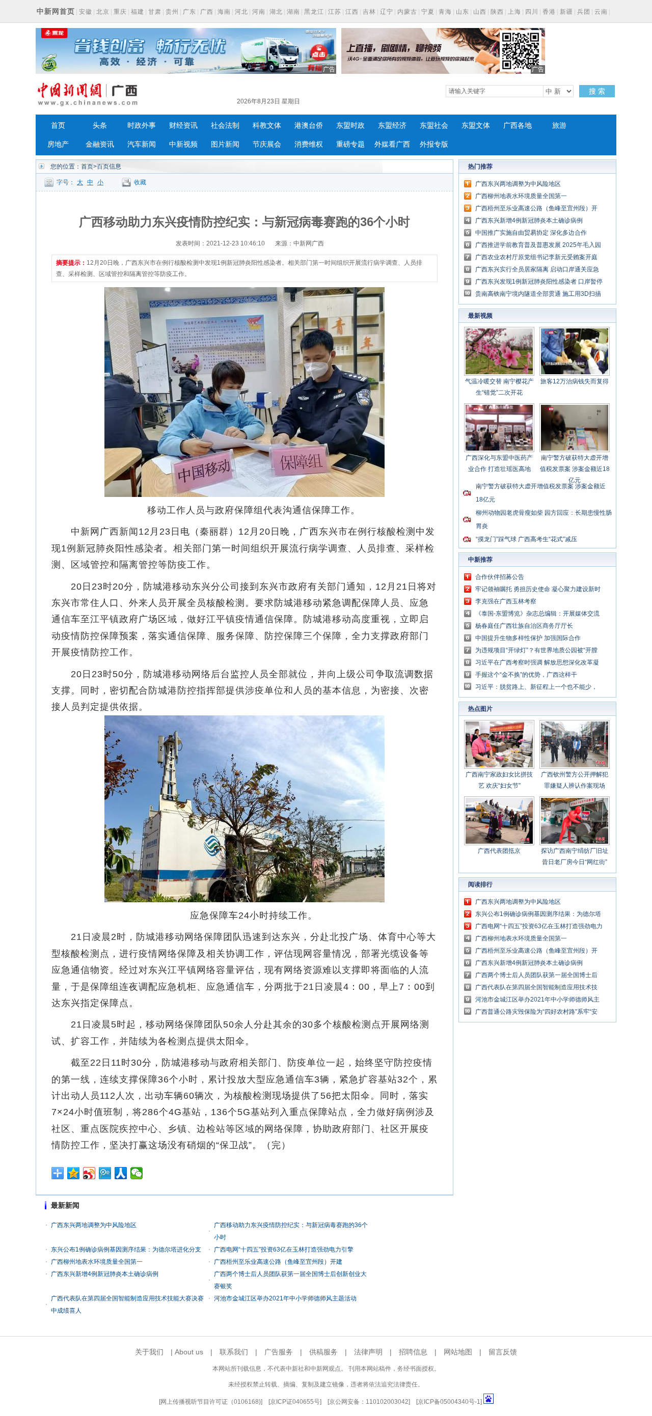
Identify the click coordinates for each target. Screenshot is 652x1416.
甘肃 (154, 11)
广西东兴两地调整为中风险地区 (94, 1225)
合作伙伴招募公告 (499, 576)
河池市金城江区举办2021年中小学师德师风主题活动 (285, 1298)
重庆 (120, 11)
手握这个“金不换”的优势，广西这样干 (526, 674)
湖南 (293, 11)
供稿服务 (323, 1352)
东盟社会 (434, 125)
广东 (189, 11)
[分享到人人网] (121, 1173)
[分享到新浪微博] (89, 1173)
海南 (224, 11)
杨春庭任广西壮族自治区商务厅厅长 (524, 625)
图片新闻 (225, 144)
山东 (462, 11)
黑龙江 (314, 11)
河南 (258, 11)
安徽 (85, 11)
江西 (352, 11)
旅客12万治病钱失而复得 (574, 381)
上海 (514, 11)
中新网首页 (56, 11)
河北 (241, 11)
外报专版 (434, 144)
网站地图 (458, 1352)
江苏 (334, 11)
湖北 (276, 11)
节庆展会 (267, 144)
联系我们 (234, 1352)
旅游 (559, 125)
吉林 (369, 11)
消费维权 (308, 144)
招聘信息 (413, 1352)
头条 (100, 125)
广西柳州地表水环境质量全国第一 (97, 1261)
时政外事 (141, 125)
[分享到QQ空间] (73, 1173)
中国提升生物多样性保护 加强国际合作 (528, 638)
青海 (445, 11)
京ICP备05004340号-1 (449, 1401)
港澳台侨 (308, 125)
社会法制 (225, 125)
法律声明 (368, 1352)
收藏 (140, 182)
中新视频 (183, 144)
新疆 (566, 11)
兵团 (583, 11)
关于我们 (149, 1352)
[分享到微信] (136, 1173)
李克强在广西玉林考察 (505, 601)
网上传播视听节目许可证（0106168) (210, 1401)
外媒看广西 (392, 144)
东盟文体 (475, 125)
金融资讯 (100, 144)
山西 (479, 11)
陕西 (497, 11)
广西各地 (517, 125)
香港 (549, 11)
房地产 (58, 144)
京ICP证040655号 (295, 1401)
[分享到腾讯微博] (105, 1173)
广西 (206, 11)
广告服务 (278, 1352)
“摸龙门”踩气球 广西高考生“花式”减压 (526, 539)
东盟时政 (350, 125)
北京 (103, 11)
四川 (531, 11)
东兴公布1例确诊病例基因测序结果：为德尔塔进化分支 (126, 1249)
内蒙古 (407, 11)
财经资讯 (183, 125)
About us (189, 1352)
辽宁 (386, 11)
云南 (601, 11)
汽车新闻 (141, 144)
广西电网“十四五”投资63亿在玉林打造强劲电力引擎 (284, 1249)
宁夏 (427, 11)
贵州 (172, 11)
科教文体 (267, 125)
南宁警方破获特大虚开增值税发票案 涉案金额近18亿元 (575, 469)
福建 (137, 11)
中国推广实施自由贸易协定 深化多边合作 (531, 232)
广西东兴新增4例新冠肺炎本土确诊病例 (104, 1274)
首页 (58, 125)
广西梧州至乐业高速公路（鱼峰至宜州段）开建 (278, 1261)
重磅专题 (350, 144)
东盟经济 (392, 125)
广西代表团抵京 (499, 850)
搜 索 (597, 91)
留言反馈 (502, 1352)
